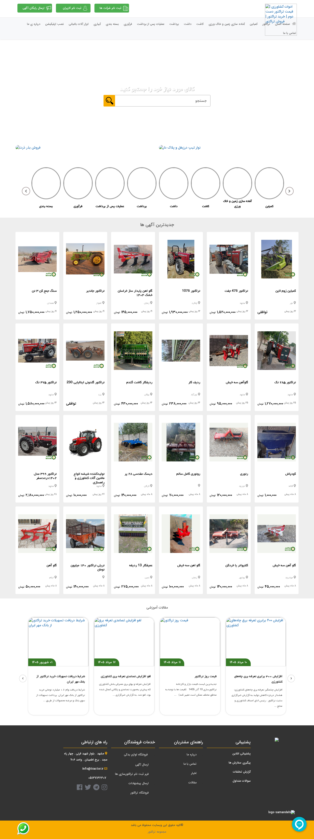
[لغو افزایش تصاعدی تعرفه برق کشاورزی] (124, 641)
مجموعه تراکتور (157, 831)
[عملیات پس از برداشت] (110, 184)
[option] (269, 188)
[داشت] (173, 184)
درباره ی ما (33, 24)
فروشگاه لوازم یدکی (136, 754)
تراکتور (266, 24)
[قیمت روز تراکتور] (190, 641)
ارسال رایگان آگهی (33, 8)
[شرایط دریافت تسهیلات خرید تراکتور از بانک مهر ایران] (58, 641)
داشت (187, 24)
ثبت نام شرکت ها (110, 8)
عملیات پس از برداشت (150, 24)
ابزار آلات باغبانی (79, 24)
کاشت (200, 24)
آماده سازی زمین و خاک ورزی (227, 24)
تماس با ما (289, 33)
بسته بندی (112, 24)
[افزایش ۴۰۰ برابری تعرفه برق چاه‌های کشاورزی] (256, 641)
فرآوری (128, 24)
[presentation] (22, 678)
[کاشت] (205, 184)
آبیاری (97, 24)
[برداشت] (142, 184)
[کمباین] (269, 184)
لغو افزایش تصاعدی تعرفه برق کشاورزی (126, 676)
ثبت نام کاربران (72, 8)
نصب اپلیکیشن (54, 24)
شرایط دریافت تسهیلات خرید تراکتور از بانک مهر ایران (60, 679)
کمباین (254, 24)
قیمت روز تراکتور (206, 676)
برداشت (174, 24)
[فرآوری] (78, 184)
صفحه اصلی (283, 24)
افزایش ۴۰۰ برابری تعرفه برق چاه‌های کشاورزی (258, 679)
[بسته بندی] (46, 184)
